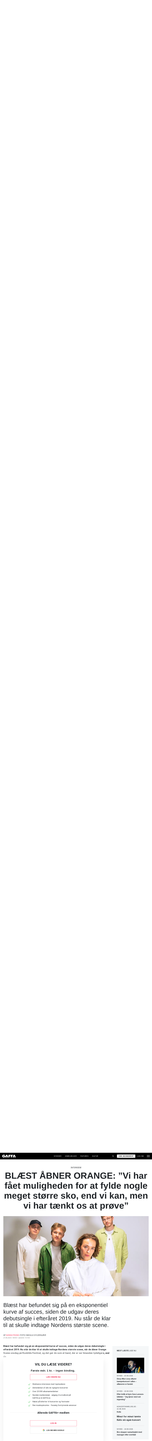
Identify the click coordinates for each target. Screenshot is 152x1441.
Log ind (140, 1156)
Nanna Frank (12, 1335)
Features (84, 1156)
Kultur (95, 1156)
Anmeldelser (71, 1156)
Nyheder (57, 1156)
